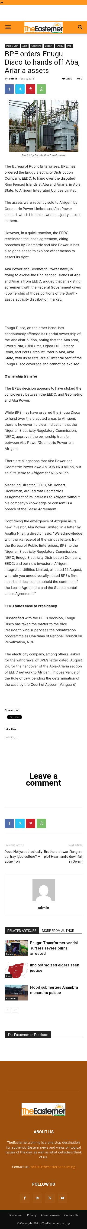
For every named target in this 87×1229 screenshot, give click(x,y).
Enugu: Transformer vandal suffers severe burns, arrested (54, 948)
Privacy (31, 1215)
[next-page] (15, 1010)
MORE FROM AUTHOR (58, 931)
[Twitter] (20, 89)
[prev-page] (7, 1010)
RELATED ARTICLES (21, 931)
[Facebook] (9, 89)
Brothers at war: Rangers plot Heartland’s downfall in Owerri (63, 857)
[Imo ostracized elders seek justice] (16, 970)
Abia (24, 45)
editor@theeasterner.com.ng (52, 1167)
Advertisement (50, 1215)
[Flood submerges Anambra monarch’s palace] (16, 993)
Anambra (36, 45)
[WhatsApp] (41, 89)
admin (13, 78)
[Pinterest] (30, 89)
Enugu (59, 45)
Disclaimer (16, 1215)
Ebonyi (48, 45)
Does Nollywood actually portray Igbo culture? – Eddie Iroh (23, 857)
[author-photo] (43, 901)
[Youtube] (62, 1198)
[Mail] (37, 1198)
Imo (69, 45)
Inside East (12, 45)
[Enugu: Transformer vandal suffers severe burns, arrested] (16, 948)
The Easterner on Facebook (27, 1035)
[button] (7, 27)
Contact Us (71, 1215)
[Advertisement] (43, 13)
